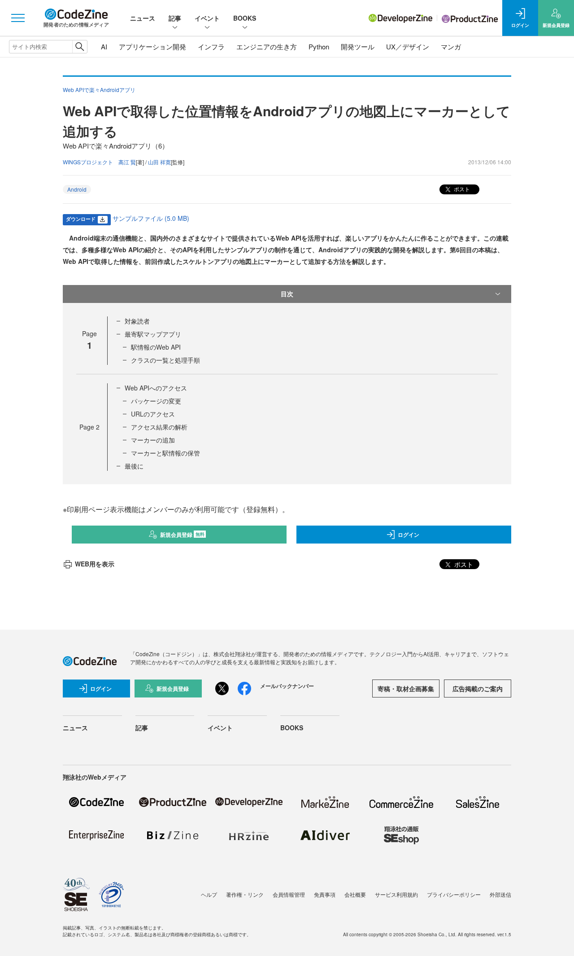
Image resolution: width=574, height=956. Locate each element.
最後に (134, 465)
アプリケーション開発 (152, 46)
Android (77, 189)
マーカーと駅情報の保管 (165, 452)
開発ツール (357, 46)
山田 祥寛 (159, 162)
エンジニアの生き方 (266, 46)
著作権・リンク (245, 894)
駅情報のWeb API (156, 346)
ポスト (461, 189)
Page (89, 426)
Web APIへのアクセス (156, 387)
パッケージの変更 (156, 400)
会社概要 (355, 894)
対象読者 (137, 320)
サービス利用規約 (396, 894)
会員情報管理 (289, 894)
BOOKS (244, 17)
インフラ (211, 46)
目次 (287, 293)
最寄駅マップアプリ (153, 333)
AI (104, 46)
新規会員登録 (182, 535)
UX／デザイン (407, 46)
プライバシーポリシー (454, 894)
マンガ (451, 46)
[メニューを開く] (18, 18)
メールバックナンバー (287, 686)
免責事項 (324, 894)
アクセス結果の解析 (159, 426)
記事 (175, 17)
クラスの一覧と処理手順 (165, 359)
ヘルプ (209, 894)
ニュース (142, 17)
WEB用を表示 (94, 563)
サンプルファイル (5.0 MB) (151, 218)
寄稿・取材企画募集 (406, 688)
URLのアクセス (153, 413)
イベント (207, 17)
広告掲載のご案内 (477, 688)
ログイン (408, 535)
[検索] (79, 46)
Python (319, 46)
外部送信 (500, 894)
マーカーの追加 (153, 439)
